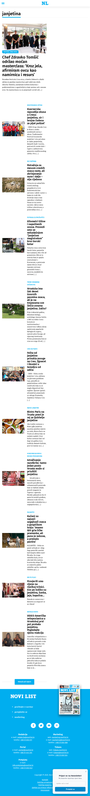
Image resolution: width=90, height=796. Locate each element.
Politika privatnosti (45, 782)
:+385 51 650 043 (26, 768)
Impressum (45, 790)
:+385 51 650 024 (61, 755)
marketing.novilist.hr (60, 737)
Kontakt (45, 780)
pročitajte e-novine (24, 706)
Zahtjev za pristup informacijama (45, 788)
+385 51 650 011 (26, 740)
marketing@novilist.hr (61, 740)
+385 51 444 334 (26, 753)
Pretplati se (70, 789)
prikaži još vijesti (24, 682)
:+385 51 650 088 (61, 743)
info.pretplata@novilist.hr (22, 765)
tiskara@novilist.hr (61, 753)
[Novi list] (45, 3)
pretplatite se (21, 712)
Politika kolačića (45, 785)
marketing (20, 717)
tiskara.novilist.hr (60, 750)
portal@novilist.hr (26, 750)
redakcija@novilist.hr (26, 737)
